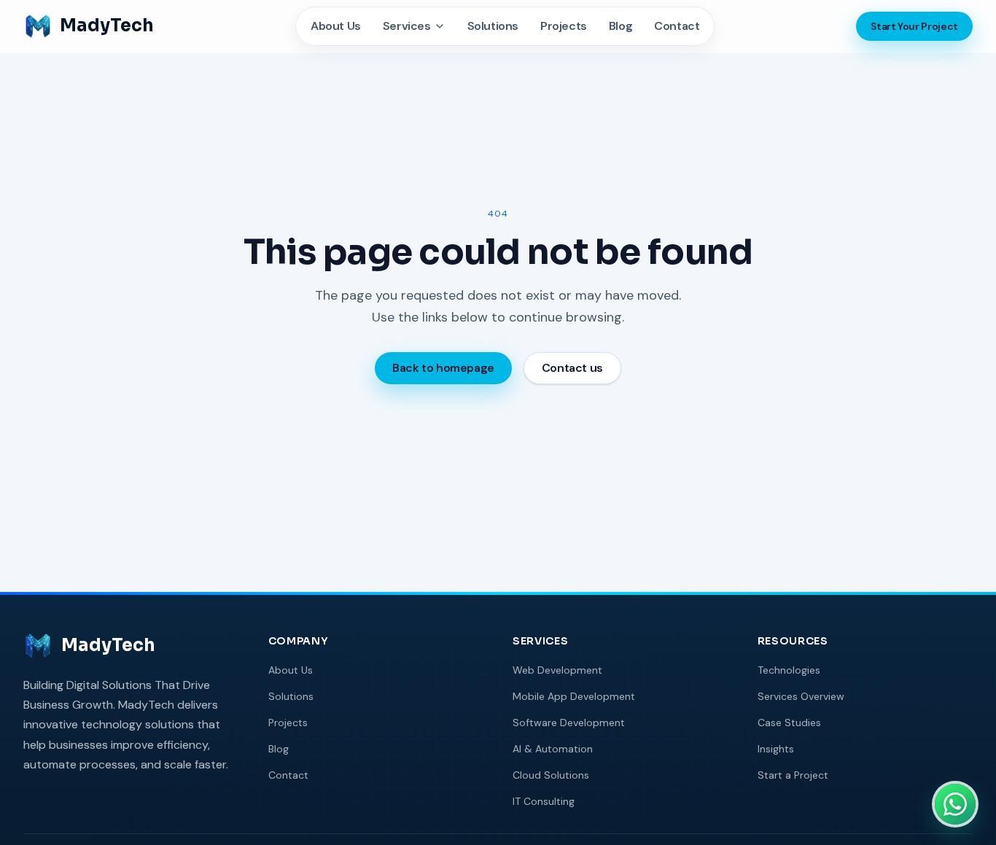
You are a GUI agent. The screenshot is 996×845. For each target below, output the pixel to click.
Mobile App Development (574, 696)
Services (407, 26)
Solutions (492, 26)
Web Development (557, 670)
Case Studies (789, 722)
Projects (563, 26)
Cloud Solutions (551, 775)
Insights (776, 748)
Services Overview (801, 696)
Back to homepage (443, 367)
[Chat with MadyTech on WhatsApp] (955, 804)
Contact (676, 26)
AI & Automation (553, 748)
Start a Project (793, 775)
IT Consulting (544, 801)
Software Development (569, 722)
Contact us (572, 367)
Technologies (789, 670)
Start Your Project (914, 26)
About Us (336, 26)
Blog (620, 26)
